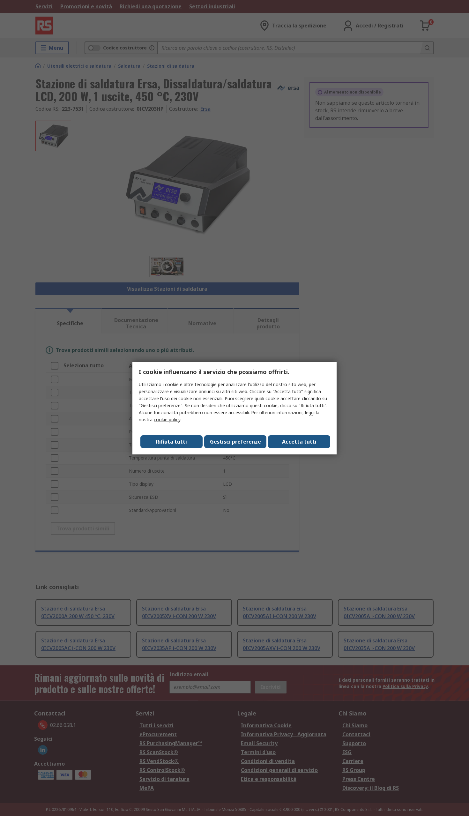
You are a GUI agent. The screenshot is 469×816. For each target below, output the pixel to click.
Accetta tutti (299, 441)
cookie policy (167, 419)
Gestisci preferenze (235, 441)
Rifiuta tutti (171, 441)
